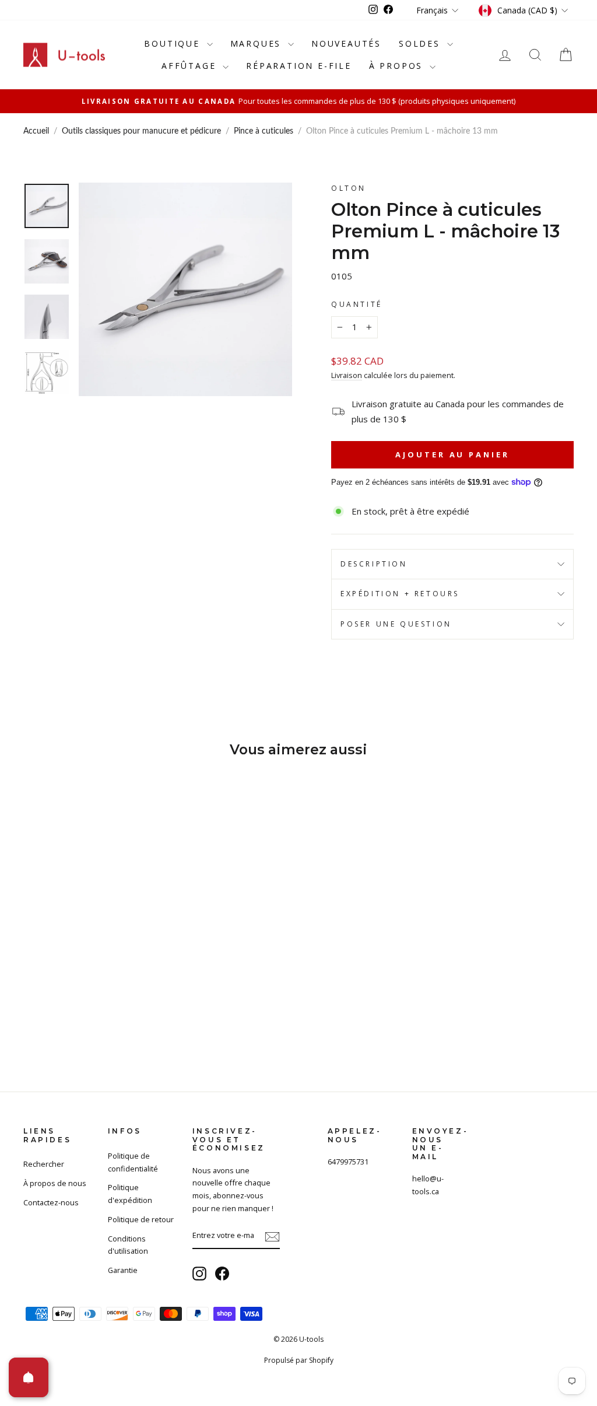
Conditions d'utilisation (128, 1245)
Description (374, 564)
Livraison (346, 375)
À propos (398, 65)
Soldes (421, 43)
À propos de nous (54, 1183)
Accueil (36, 131)
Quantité (356, 304)
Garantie (123, 1270)
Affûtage (190, 65)
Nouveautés (346, 43)
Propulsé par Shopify (298, 1360)
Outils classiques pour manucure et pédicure (141, 131)
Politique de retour (141, 1219)
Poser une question (396, 624)
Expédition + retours (399, 594)
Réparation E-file (299, 65)
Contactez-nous (51, 1202)
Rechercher (43, 1164)
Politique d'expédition (130, 1193)
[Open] (28, 1377)
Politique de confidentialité (133, 1162)
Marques (257, 43)
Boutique (173, 43)
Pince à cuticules (263, 131)
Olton (348, 188)
